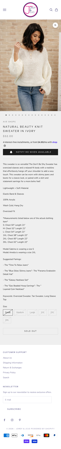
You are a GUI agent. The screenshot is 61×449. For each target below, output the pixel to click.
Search (6, 377)
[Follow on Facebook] (4, 419)
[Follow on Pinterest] (19, 419)
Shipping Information (13, 362)
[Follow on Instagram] (12, 419)
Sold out (30, 331)
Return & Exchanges (12, 367)
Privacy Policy (9, 372)
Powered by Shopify (43, 429)
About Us (7, 357)
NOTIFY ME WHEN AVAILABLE (33, 152)
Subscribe (14, 409)
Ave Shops (9, 122)
